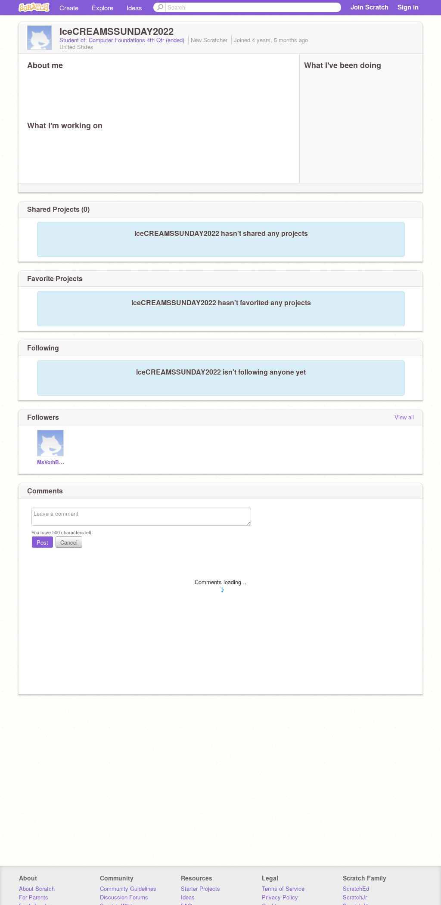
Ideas (134, 7)
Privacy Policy (280, 897)
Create (68, 7)
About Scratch (37, 888)
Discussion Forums (124, 897)
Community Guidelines (128, 888)
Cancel (69, 542)
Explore (102, 7)
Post (42, 542)
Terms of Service (283, 888)
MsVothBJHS (51, 462)
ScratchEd (356, 888)
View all (404, 417)
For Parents (33, 897)
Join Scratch (369, 7)
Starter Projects (200, 888)
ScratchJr (355, 897)
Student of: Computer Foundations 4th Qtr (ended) (122, 40)
